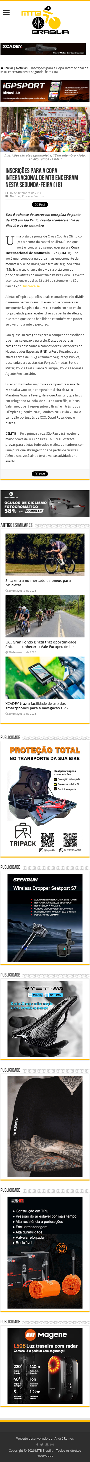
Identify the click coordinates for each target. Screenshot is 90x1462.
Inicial (8, 68)
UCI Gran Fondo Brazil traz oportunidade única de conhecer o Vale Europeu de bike (41, 644)
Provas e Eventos (33, 196)
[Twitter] (42, 1445)
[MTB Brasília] (45, 19)
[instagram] (52, 1445)
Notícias (22, 68)
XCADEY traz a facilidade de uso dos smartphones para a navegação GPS (37, 705)
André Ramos (64, 1438)
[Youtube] (47, 1445)
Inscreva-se (31, 286)
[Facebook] (37, 1445)
